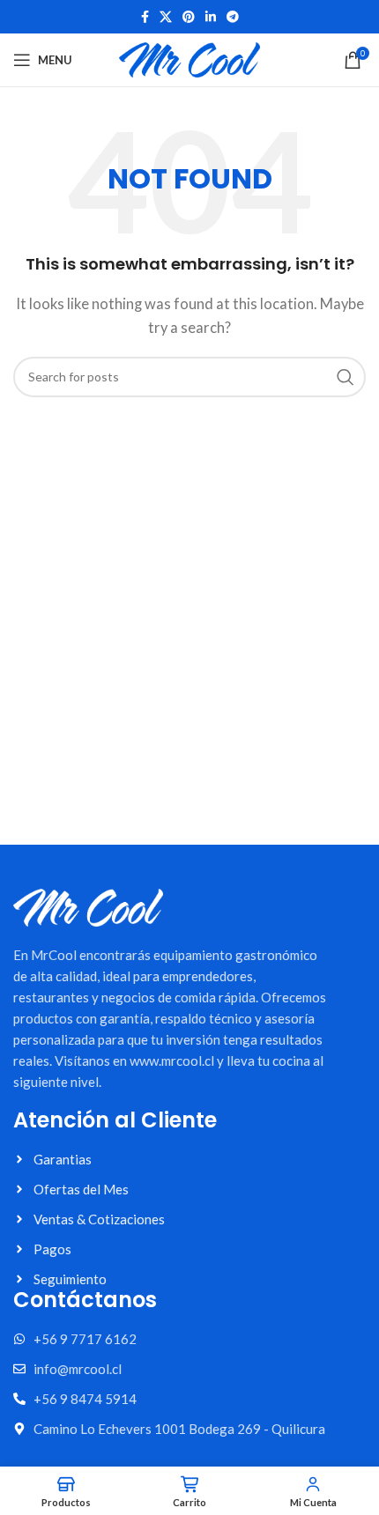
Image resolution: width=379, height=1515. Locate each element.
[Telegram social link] (232, 17)
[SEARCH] (345, 377)
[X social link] (165, 17)
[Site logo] (189, 58)
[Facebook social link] (145, 17)
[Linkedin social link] (210, 17)
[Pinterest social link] (188, 17)
